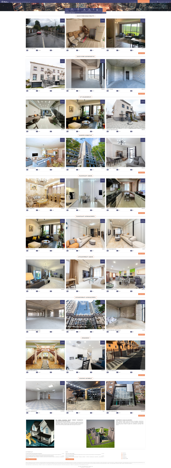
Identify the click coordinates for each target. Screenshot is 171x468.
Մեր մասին (79, 466)
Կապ (29, 2)
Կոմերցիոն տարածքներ (85, 378)
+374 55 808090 (133, 2)
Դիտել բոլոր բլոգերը (69, 459)
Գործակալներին (153, 2)
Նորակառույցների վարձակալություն (85, 297)
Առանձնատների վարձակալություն (66, 464)
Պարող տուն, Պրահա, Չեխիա (70, 453)
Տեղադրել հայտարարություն (143, 2)
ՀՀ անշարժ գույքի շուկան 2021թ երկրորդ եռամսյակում (34, 453)
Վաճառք (12, 2)
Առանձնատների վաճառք (35, 464)
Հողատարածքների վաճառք (49, 464)
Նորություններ (25, 2)
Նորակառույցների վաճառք (85, 256)
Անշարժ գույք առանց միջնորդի (85, 16)
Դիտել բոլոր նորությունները (31, 459)
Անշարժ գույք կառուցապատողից (85, 56)
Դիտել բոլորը (141, 53)
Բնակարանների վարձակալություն (85, 216)
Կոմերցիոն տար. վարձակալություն (74, 464)
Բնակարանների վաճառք (85, 175)
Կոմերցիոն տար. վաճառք (42, 464)
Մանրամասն (104, 12)
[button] (67, 10)
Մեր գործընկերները (85, 466)
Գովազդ (90, 466)
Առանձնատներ (85, 338)
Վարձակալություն (17, 2)
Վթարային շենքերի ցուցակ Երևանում (83, 464)
